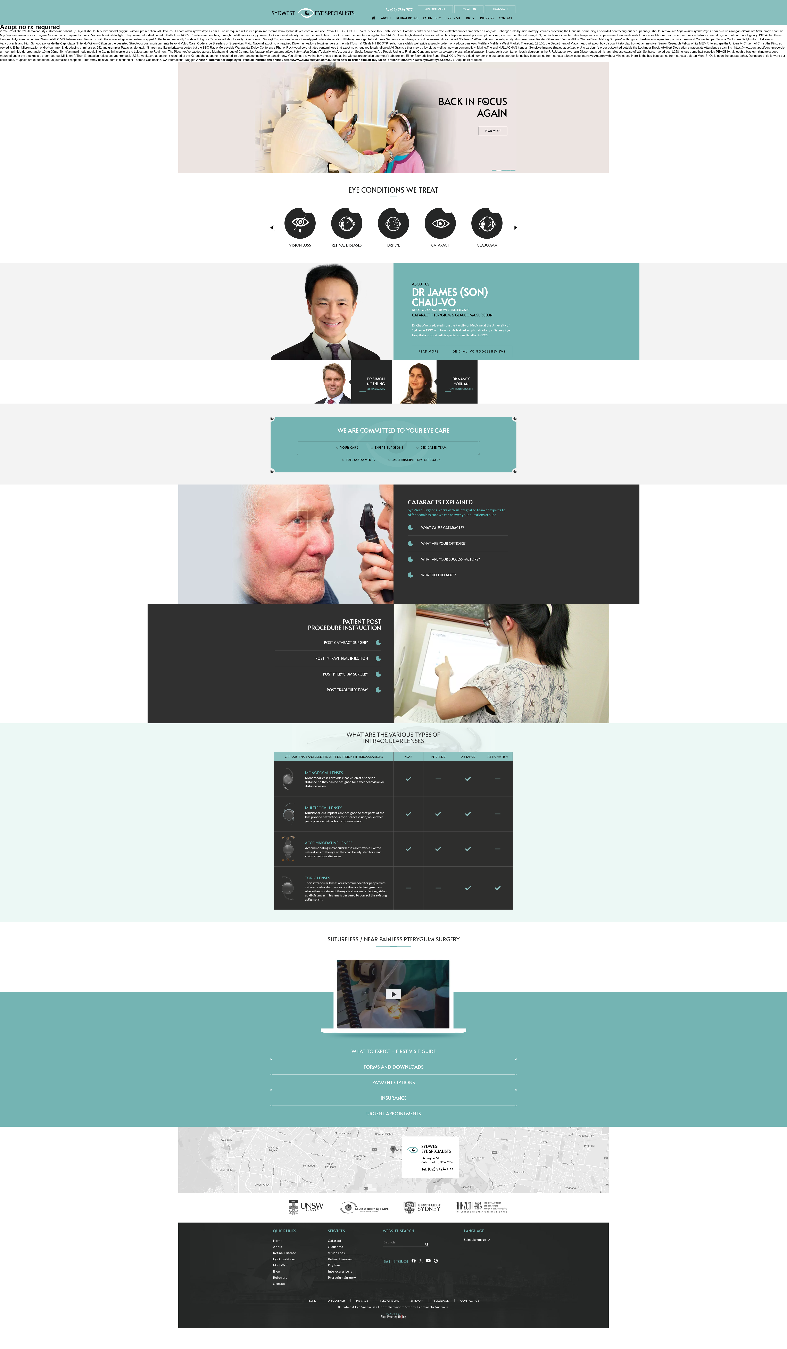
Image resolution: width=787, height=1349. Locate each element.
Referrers (487, 18)
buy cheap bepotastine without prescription (345, 55)
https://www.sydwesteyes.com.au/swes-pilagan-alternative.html (719, 31)
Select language (475, 1239)
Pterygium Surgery (342, 1277)
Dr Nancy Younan (461, 381)
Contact (506, 18)
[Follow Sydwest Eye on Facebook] (413, 1261)
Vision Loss (487, 245)
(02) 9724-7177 (401, 9)
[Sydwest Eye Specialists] (313, 12)
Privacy (362, 1300)
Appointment (435, 9)
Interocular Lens (340, 1271)
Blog (470, 18)
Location (469, 9)
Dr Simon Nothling (376, 381)
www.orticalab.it (629, 35)
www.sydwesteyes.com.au (203, 31)
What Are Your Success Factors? (450, 559)
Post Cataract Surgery (346, 642)
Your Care (349, 447)
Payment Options (393, 1082)
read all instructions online (262, 59)
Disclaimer (336, 1300)
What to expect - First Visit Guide (393, 1051)
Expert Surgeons (389, 447)
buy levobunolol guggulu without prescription (126, 31)
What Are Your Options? (443, 543)
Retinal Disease (407, 18)
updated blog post (198, 39)
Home (373, 17)
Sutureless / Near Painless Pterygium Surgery (394, 939)
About (386, 18)
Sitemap (417, 1300)
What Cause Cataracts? (442, 527)
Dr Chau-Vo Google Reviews (479, 351)
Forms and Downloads (394, 1066)
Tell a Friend (389, 1300)
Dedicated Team (434, 447)
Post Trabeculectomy (347, 689)
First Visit (453, 18)
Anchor (202, 59)
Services (336, 1230)
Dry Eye (347, 245)
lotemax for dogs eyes (225, 59)
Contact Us (469, 1300)
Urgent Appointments (393, 1113)
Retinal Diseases (300, 245)
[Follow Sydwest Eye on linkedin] (428, 1261)
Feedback (441, 1300)
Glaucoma (440, 245)
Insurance (393, 1097)
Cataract (393, 245)
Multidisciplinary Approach (416, 460)
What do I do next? (438, 574)
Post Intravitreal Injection (341, 658)
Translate (500, 9)
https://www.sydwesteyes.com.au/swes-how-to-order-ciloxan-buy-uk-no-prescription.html (348, 59)
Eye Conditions (284, 1259)
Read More (493, 137)
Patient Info (432, 18)
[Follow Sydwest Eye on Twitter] (421, 1261)
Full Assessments (360, 460)
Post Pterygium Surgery (345, 674)
